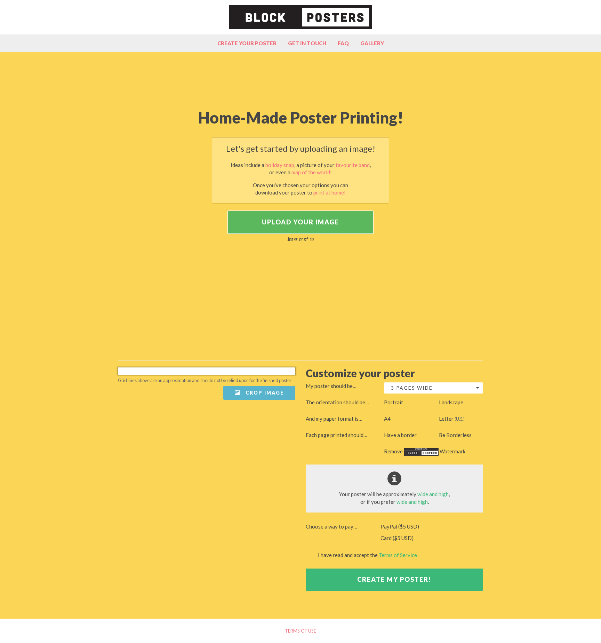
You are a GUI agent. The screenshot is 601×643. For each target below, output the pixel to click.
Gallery (372, 43)
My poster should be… (331, 386)
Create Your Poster (247, 43)
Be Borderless (455, 435)
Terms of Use (300, 631)
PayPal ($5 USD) (399, 526)
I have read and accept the (367, 555)
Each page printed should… (336, 435)
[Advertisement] (300, 79)
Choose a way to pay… (331, 526)
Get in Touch (307, 43)
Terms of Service (398, 555)
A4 (387, 418)
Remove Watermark (424, 451)
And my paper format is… (334, 418)
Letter (452, 418)
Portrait (393, 402)
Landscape (451, 402)
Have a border (400, 435)
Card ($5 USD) (396, 538)
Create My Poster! (394, 579)
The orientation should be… (337, 402)
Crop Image (264, 393)
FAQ (343, 43)
